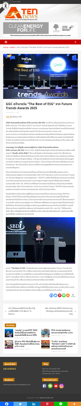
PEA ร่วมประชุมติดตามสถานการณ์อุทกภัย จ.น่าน (62, 331)
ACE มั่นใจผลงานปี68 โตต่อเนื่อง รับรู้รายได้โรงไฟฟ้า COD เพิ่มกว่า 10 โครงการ (21, 311)
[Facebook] (51, 295)
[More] (68, 295)
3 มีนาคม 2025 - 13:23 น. (12, 112)
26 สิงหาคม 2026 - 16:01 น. (22, 338)
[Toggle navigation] (6, 42)
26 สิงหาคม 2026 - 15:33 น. (58, 352)
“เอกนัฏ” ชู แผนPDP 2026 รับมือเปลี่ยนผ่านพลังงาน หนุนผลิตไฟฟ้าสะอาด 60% (26, 333)
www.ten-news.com (46, 398)
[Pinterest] (59, 295)
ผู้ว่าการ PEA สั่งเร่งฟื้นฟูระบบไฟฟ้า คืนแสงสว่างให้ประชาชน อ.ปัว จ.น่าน (27, 344)
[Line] (64, 295)
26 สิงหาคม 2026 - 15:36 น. (22, 349)
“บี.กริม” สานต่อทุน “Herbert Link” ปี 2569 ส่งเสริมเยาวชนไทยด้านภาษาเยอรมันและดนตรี (63, 345)
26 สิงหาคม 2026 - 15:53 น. (58, 335)
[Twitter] (55, 295)
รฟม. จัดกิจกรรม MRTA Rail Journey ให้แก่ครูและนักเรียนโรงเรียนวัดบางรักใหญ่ (59, 311)
